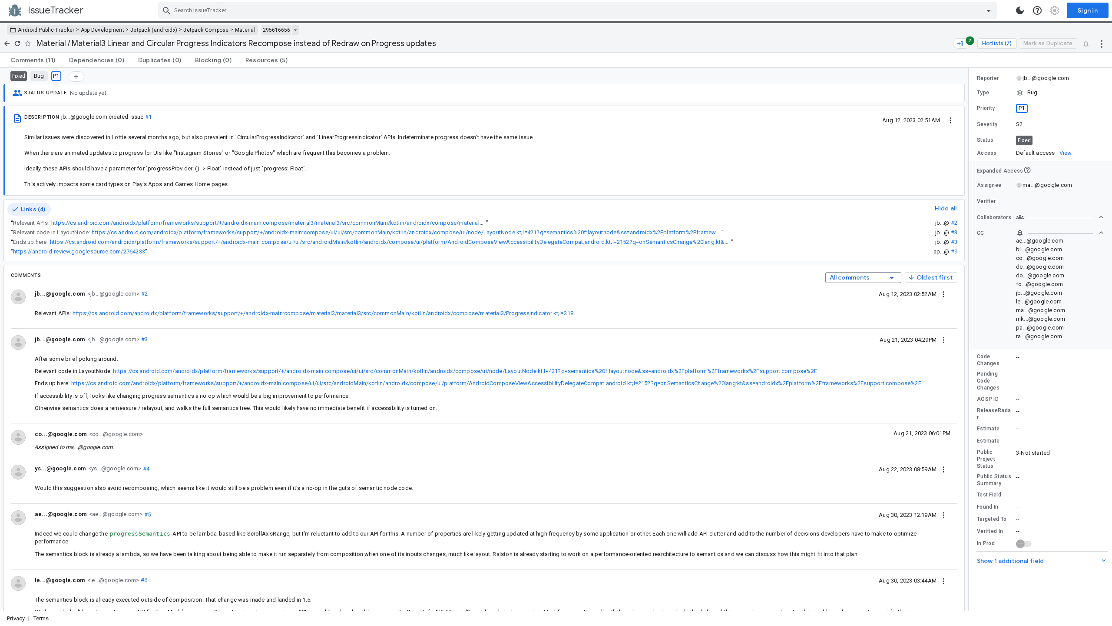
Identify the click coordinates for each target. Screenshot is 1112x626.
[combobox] (578, 10)
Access (987, 153)
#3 (954, 232)
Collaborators (994, 217)
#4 (145, 468)
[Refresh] (17, 43)
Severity (987, 124)
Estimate (988, 429)
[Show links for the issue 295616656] (295, 30)
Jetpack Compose (206, 30)
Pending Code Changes (988, 381)
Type (983, 93)
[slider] (970, 339)
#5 (146, 514)
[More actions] (1102, 43)
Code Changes (988, 359)
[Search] (167, 10)
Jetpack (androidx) (153, 30)
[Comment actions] (943, 294)
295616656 (276, 30)
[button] (1040, 92)
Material (245, 30)
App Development (103, 30)
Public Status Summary (994, 479)
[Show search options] (988, 10)
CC (980, 233)
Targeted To (991, 519)
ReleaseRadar (994, 413)
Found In (987, 507)
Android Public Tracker (46, 30)
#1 (148, 116)
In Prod (986, 543)
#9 (954, 251)
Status (985, 140)
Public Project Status (986, 459)
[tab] (32, 60)
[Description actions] (950, 120)
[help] (1037, 10)
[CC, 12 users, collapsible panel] (1060, 232)
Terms (41, 618)
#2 (954, 223)
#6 (143, 580)
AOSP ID (988, 399)
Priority (986, 108)
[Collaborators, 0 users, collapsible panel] (1060, 217)
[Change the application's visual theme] (1020, 10)
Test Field (989, 495)
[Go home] (7, 43)
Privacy (16, 618)
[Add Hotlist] (76, 76)
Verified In (990, 531)
